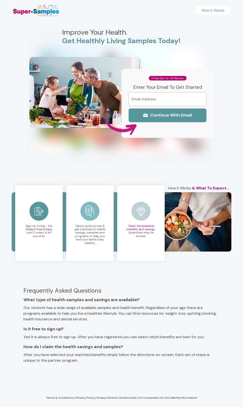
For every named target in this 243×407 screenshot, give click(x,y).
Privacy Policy (85, 398)
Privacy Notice (107, 398)
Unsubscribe (127, 398)
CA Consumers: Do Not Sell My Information (167, 398)
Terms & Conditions (60, 398)
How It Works (213, 10)
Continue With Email (171, 115)
